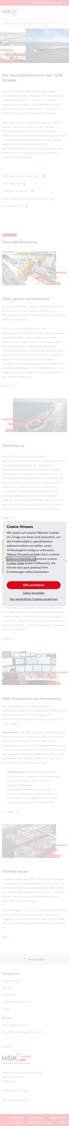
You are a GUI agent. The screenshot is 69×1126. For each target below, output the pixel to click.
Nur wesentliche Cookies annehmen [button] (34, 599)
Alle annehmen (33, 585)
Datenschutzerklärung (21, 559)
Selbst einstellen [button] (34, 593)
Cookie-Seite (15, 563)
